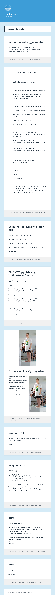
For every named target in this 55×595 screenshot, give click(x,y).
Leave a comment (35, 59)
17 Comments (13, 214)
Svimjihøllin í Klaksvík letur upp (26, 228)
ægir (38, 418)
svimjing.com (11, 14)
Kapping (29, 212)
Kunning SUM (16, 433)
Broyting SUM (17, 465)
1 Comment (35, 323)
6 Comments (42, 551)
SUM (11, 518)
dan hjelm (20, 59)
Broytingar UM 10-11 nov (39, 212)
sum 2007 (34, 551)
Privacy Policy (11, 592)
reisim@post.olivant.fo (20, 162)
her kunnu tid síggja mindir (25, 42)
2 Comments (13, 420)
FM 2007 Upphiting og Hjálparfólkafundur (22, 274)
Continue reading (14, 315)
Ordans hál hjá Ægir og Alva (26, 371)
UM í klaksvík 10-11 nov (23, 72)
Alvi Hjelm (34, 418)
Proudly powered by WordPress (24, 592)
